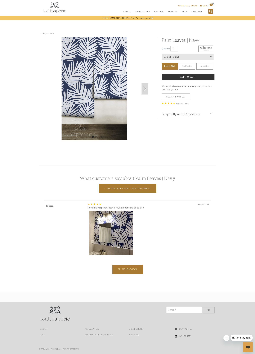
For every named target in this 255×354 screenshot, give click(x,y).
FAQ (42, 334)
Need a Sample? (176, 97)
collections (142, 11)
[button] (145, 89)
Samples (173, 11)
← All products (47, 33)
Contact (197, 11)
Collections (136, 329)
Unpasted (204, 66)
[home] (57, 8)
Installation (92, 329)
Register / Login (188, 6)
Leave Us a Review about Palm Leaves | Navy (127, 188)
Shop (185, 11)
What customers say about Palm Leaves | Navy (127, 178)
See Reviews (182, 103)
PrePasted (187, 66)
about (127, 11)
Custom (159, 11)
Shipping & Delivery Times (99, 334)
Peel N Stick (169, 66)
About (43, 329)
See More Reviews (127, 269)
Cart (207, 5)
